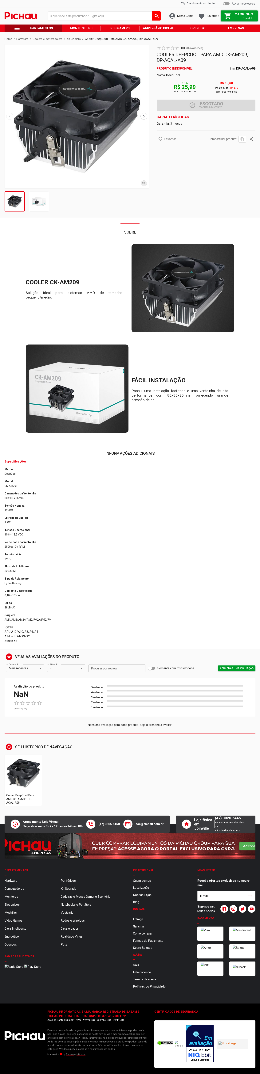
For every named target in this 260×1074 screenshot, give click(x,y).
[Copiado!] (242, 139)
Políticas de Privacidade (149, 986)
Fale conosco (142, 972)
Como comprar (142, 933)
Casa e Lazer (69, 928)
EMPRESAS (236, 28)
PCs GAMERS (120, 28)
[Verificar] (165, 1044)
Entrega (138, 919)
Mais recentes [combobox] (18, 668)
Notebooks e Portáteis (76, 904)
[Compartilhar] (251, 139)
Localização (141, 887)
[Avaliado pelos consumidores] (199, 1044)
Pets (64, 944)
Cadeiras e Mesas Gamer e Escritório (85, 896)
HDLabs (81, 1054)
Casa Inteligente (15, 928)
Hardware (11, 880)
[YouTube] (250, 909)
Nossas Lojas (142, 895)
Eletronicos (12, 904)
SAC (136, 965)
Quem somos (142, 880)
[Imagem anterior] (9, 116)
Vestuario (67, 912)
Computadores (14, 888)
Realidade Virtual (72, 936)
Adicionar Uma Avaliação (237, 668)
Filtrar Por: (55, 664)
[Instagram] (232, 909)
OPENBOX (197, 28)
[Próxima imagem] (143, 116)
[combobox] (103, 16)
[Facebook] (223, 909)
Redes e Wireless (73, 920)
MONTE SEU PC (81, 28)
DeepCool (173, 75)
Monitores (11, 896)
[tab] (15, 201)
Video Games (13, 920)
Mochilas (11, 912)
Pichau (70, 1054)
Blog (136, 902)
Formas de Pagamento (148, 941)
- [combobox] (50, 668)
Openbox (11, 944)
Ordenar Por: (15, 664)
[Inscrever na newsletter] (249, 896)
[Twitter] (241, 909)
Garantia (138, 926)
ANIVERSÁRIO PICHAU (158, 28)
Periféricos (68, 880)
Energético (12, 936)
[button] (160, 139)
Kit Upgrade (68, 888)
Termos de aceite (144, 979)
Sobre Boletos (142, 948)
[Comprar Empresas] (130, 846)
